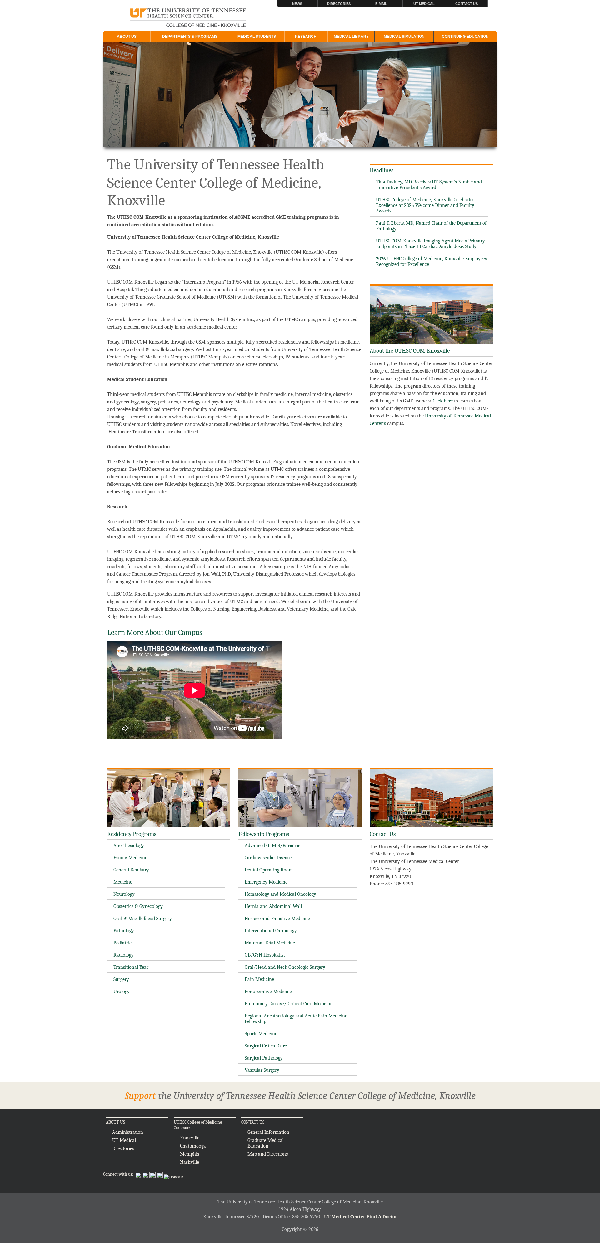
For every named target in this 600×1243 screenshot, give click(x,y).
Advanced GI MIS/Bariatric (272, 845)
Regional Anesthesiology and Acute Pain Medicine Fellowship (296, 1018)
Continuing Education (465, 36)
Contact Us (466, 4)
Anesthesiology (128, 845)
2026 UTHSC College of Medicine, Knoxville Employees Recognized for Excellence (431, 261)
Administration (127, 1132)
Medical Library (351, 36)
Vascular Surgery (262, 1070)
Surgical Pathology (264, 1058)
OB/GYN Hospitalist (265, 955)
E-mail (381, 4)
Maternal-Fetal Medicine (270, 943)
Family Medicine (130, 857)
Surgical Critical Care (266, 1046)
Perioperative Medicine (268, 991)
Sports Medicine (261, 1033)
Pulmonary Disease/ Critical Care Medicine (288, 1004)
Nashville (189, 1162)
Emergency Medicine (266, 882)
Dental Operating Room (269, 870)
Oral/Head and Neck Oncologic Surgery (285, 967)
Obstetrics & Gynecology (138, 906)
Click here (443, 401)
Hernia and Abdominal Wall (273, 906)
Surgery (121, 979)
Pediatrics (123, 943)
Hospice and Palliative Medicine (277, 918)
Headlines (381, 170)
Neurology (124, 894)
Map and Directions (268, 1154)
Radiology (123, 955)
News (297, 4)
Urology (121, 991)
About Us (127, 36)
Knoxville (189, 1138)
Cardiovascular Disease (268, 857)
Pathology (123, 930)
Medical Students (257, 36)
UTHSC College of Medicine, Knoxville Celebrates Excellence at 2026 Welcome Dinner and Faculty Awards (425, 205)
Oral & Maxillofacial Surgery (142, 918)
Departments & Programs (190, 36)
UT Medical (424, 4)
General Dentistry (131, 870)
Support (140, 1095)
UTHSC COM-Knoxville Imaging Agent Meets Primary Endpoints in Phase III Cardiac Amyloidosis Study (430, 243)
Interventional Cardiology (271, 930)
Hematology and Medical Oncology (280, 894)
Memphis (189, 1154)
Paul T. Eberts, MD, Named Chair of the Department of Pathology (431, 226)
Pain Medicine (259, 979)
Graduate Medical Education (266, 1143)
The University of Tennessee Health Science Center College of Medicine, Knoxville (188, 18)
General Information (268, 1132)
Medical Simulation (404, 36)
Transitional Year (130, 967)
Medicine (122, 882)
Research (306, 36)
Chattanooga (193, 1146)
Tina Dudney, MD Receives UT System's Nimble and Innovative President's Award (429, 184)
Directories (339, 4)
